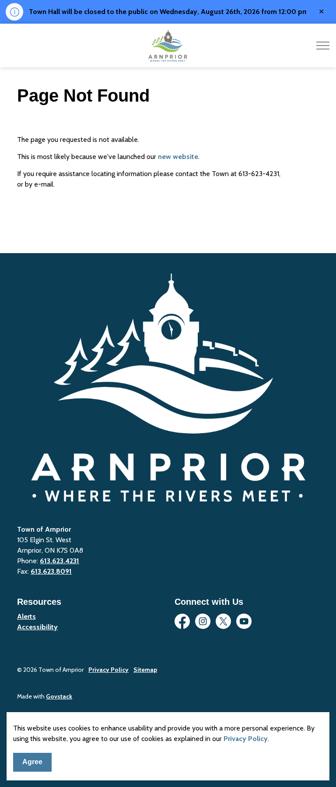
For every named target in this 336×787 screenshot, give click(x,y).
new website (178, 156)
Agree (32, 762)
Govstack (59, 696)
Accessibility (37, 627)
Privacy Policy (246, 738)
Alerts (26, 616)
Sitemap (145, 670)
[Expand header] (323, 45)
